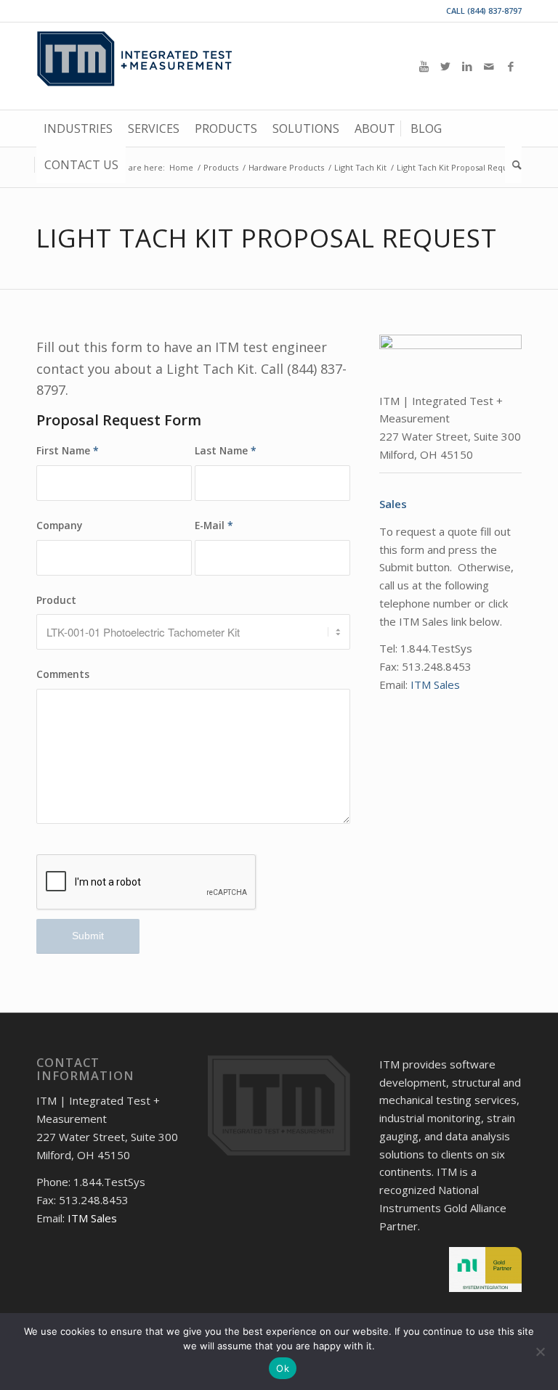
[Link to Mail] (489, 66)
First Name (67, 450)
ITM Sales (435, 684)
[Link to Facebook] (511, 66)
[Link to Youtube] (423, 66)
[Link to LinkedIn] (467, 66)
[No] (540, 1351)
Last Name (225, 450)
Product (56, 600)
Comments (62, 674)
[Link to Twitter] (445, 66)
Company (59, 525)
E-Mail (214, 525)
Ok (282, 1368)
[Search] (513, 165)
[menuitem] (78, 128)
